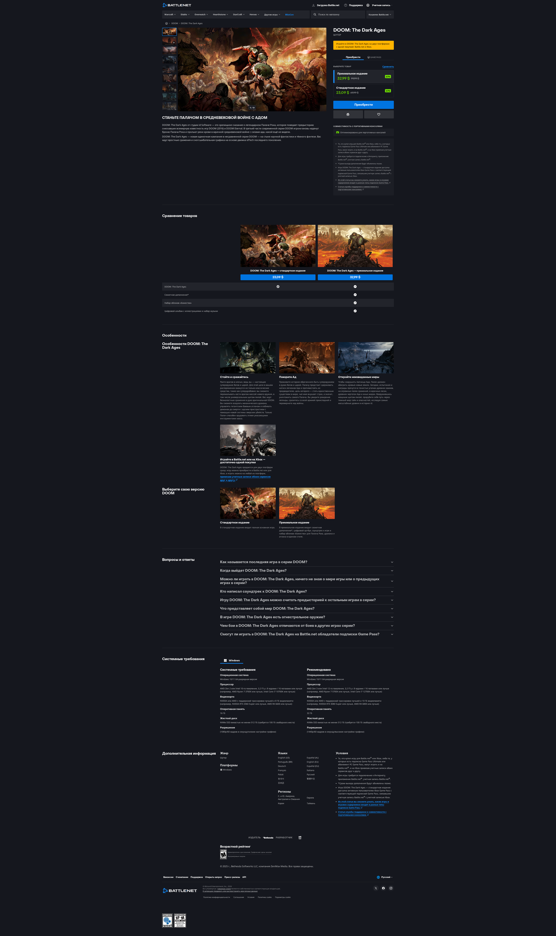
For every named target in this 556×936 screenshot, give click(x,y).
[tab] (231, 660)
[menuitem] (170, 14)
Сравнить (388, 66)
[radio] (363, 76)
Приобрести (353, 57)
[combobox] (341, 14)
